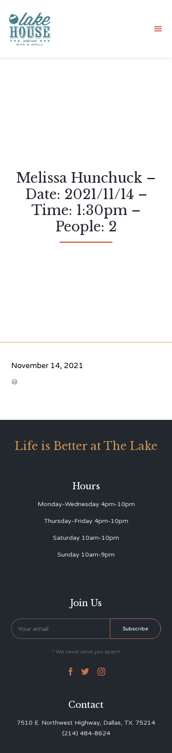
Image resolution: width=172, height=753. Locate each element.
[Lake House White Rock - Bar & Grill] (30, 29)
